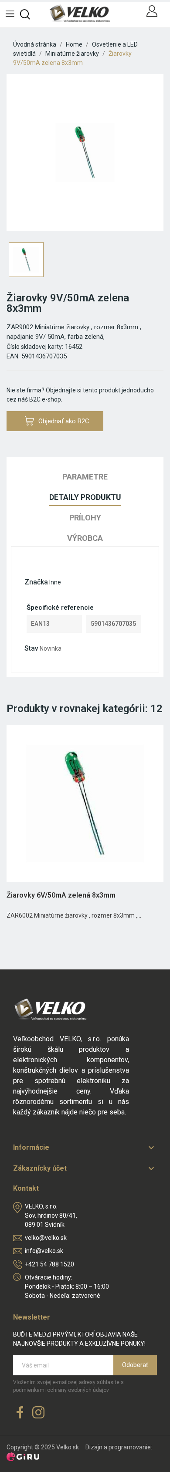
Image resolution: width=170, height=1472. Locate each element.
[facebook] (20, 1413)
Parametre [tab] (85, 476)
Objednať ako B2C (63, 421)
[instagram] (38, 1413)
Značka (36, 582)
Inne (55, 582)
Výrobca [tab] (85, 538)
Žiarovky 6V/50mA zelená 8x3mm (61, 895)
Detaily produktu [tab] (85, 497)
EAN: (13, 356)
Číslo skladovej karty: (35, 346)
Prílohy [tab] (85, 517)
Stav (31, 648)
